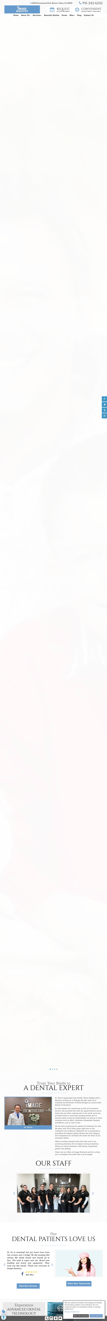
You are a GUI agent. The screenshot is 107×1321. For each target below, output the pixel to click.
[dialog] (84, 1310)
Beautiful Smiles (51, 15)
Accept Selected (96, 1316)
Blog (79, 15)
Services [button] (37, 15)
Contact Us (89, 15)
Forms (64, 15)
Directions (56, 1318)
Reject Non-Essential (81, 1316)
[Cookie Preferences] (3, 1311)
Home (16, 15)
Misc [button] (72, 15)
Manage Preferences (72, 1312)
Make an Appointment (51, 1318)
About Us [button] (25, 15)
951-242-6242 (92, 3)
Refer (60, 1318)
